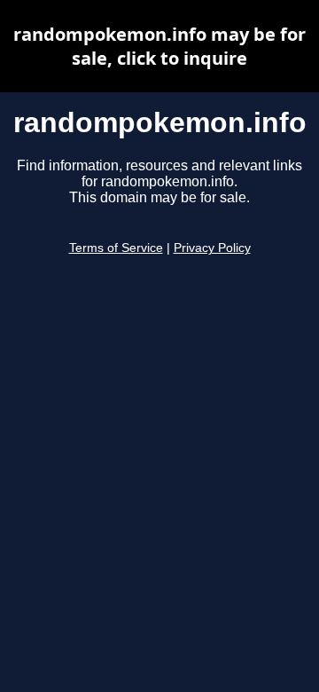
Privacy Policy (212, 248)
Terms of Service (116, 248)
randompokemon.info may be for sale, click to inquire (159, 46)
